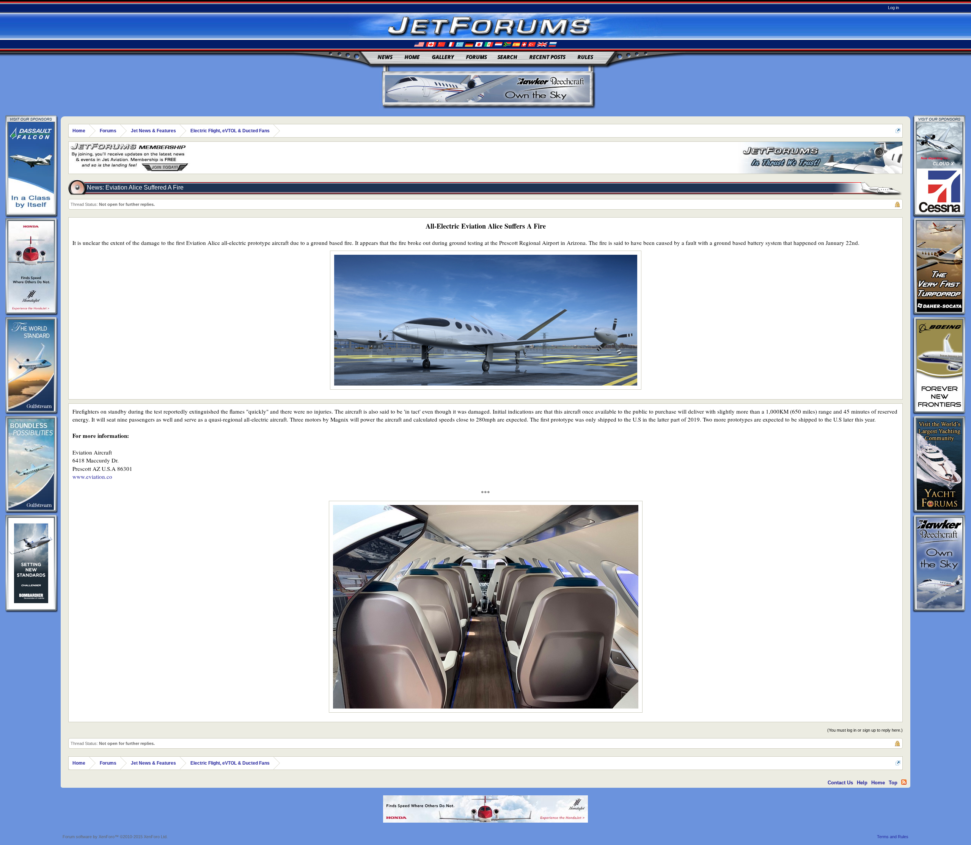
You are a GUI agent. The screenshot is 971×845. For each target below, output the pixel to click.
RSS (904, 782)
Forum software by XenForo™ (115, 836)
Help (862, 782)
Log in (893, 7)
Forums (476, 57)
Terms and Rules (892, 836)
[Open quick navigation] (898, 130)
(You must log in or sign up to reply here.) (865, 730)
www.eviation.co (92, 476)
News (385, 57)
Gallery (443, 57)
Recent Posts (547, 57)
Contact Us (840, 782)
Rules (585, 57)
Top (893, 782)
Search (507, 57)
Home (412, 57)
